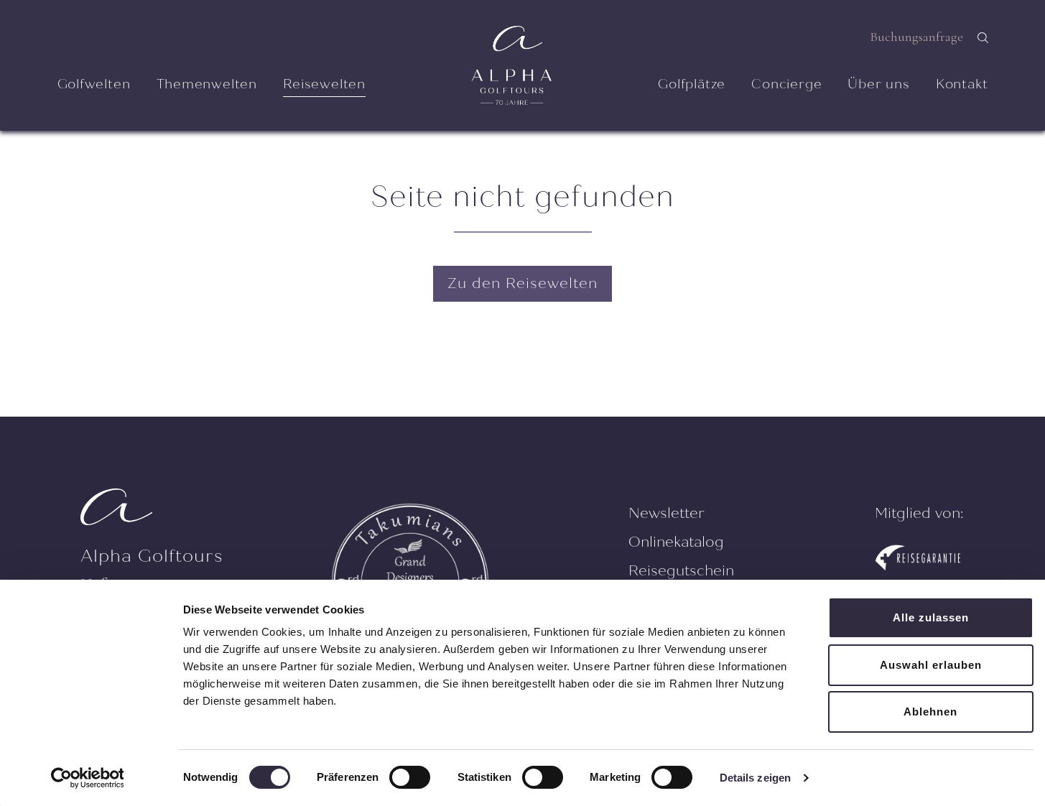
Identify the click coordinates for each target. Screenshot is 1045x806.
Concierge (786, 84)
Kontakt (962, 84)
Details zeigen (755, 778)
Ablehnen (930, 711)
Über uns (878, 84)
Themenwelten (207, 84)
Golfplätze (691, 84)
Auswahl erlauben (931, 665)
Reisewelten (324, 84)
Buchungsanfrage (916, 37)
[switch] (409, 777)
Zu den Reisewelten (522, 283)
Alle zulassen (931, 617)
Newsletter (666, 513)
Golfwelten (94, 84)
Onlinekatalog (676, 542)
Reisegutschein (681, 571)
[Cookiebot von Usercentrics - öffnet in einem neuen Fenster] (87, 778)
